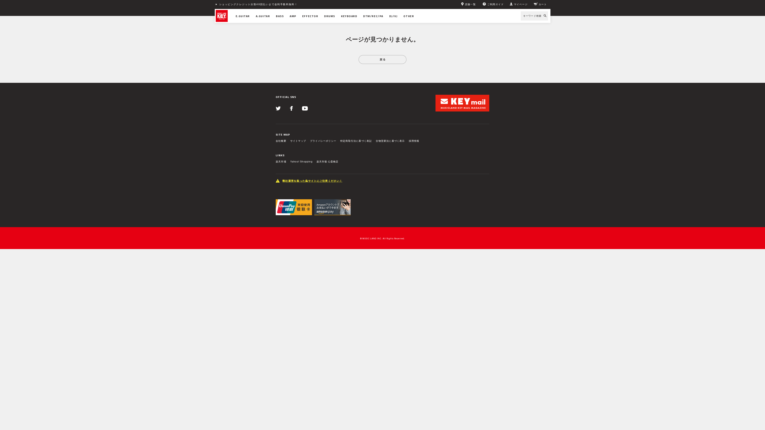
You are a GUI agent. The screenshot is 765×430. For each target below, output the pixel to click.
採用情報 (414, 141)
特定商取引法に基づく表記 (356, 141)
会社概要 (281, 141)
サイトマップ (298, 141)
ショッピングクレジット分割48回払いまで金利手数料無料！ (258, 4)
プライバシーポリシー (323, 141)
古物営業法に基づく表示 (390, 141)
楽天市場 (281, 161)
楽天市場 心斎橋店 (327, 161)
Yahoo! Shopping (301, 161)
